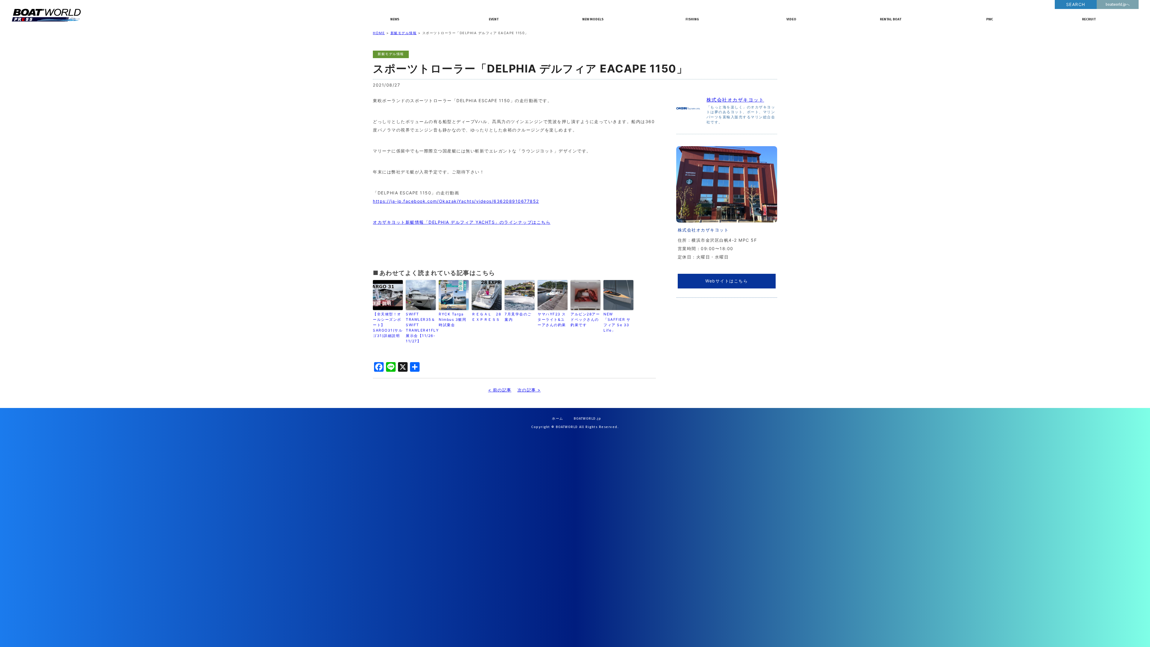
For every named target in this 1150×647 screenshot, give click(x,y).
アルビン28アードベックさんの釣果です (585, 319)
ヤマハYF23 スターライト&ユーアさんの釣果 (552, 319)
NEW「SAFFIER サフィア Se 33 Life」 (616, 322)
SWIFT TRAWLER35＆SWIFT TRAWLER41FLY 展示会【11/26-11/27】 (421, 327)
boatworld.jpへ (1118, 4)
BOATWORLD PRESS (183, 15)
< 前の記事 (500, 389)
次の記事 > (529, 389)
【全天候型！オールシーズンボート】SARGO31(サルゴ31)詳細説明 (387, 325)
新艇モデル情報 (404, 33)
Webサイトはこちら (726, 280)
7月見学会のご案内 (518, 317)
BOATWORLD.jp (587, 419)
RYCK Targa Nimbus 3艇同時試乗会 (452, 319)
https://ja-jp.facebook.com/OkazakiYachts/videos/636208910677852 (456, 201)
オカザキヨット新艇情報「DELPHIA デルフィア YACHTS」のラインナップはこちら (461, 222)
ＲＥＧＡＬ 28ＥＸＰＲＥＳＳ (486, 317)
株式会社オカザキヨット (735, 100)
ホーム (557, 419)
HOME (379, 33)
